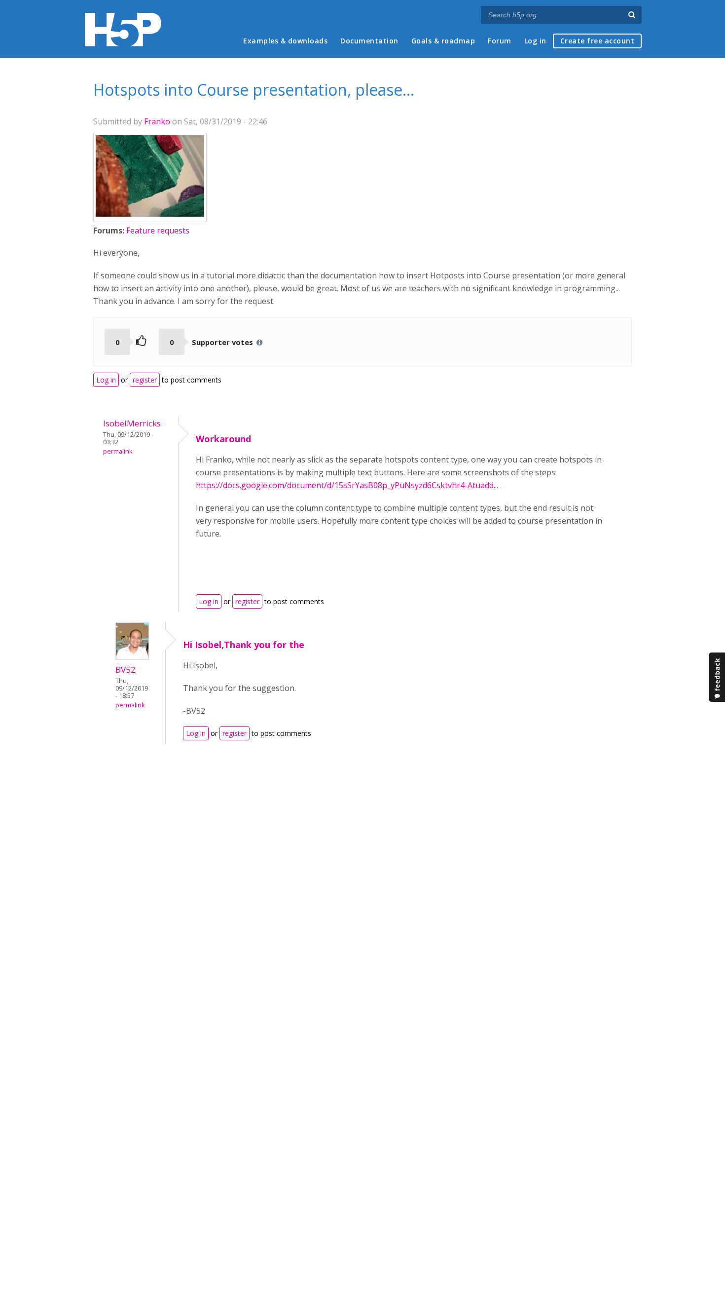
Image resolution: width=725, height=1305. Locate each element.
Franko (157, 121)
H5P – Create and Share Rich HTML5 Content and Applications (123, 29)
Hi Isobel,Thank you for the (243, 645)
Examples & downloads (285, 40)
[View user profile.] (150, 213)
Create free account (597, 40)
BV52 (125, 669)
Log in (535, 40)
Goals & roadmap (443, 40)
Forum (499, 40)
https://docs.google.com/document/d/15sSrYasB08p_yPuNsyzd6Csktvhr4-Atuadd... (347, 485)
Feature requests (157, 230)
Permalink (117, 451)
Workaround (223, 439)
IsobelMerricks (132, 423)
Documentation (369, 40)
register (145, 379)
